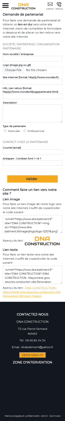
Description (10, 102)
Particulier (13, 131)
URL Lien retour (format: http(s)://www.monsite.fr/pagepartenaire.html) (30, 90)
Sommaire (54, 415)
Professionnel (35, 131)
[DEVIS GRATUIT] (50, 6)
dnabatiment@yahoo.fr (37, 347)
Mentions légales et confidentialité (22, 415)
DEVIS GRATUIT (32, 355)
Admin (44, 415)
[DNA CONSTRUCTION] (43, 240)
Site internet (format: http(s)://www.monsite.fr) (30, 77)
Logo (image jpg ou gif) (17, 65)
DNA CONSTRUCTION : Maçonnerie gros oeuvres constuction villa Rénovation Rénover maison (31, 292)
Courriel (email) (12, 147)
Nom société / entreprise (18, 54)
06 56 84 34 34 (35, 340)
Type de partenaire (14, 126)
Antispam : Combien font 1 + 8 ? (22, 158)
